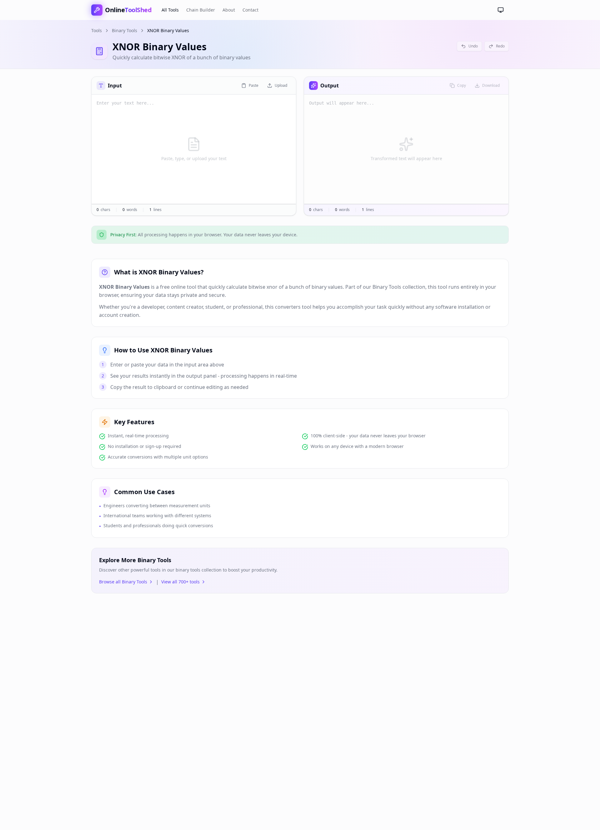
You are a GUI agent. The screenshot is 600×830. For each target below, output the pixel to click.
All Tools (170, 10)
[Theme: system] (500, 10)
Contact (250, 10)
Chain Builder (200, 10)
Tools (96, 30)
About (228, 10)
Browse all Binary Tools (123, 582)
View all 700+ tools (180, 582)
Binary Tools (124, 30)
